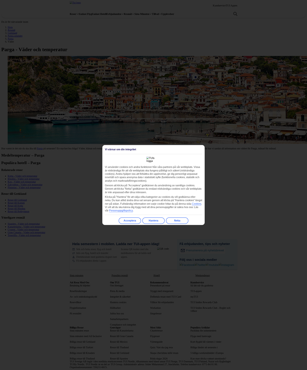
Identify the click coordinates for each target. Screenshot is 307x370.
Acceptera (130, 220)
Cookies (196, 203)
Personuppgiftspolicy (121, 210)
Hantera (153, 220)
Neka (177, 220)
